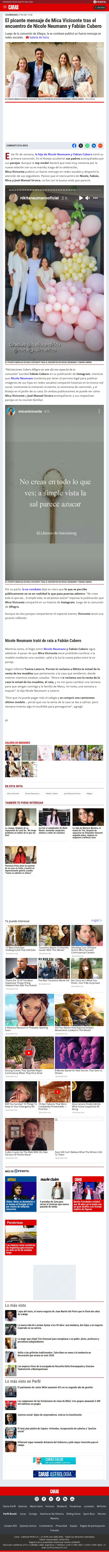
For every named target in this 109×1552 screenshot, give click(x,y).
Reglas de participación (92, 1525)
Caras (23, 1513)
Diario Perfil (9, 1506)
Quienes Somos (28, 1525)
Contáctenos (46, 1525)
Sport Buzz (89, 1513)
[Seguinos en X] (51, 1499)
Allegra (89, 793)
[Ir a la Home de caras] (13, 8)
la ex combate (31, 589)
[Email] (100, 146)
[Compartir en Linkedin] (94, 146)
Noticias (22, 1506)
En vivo (101, 7)
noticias (20, 1180)
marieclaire (54, 1180)
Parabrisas (75, 1506)
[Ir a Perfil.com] (99, 2)
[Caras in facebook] (44, 1499)
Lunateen (89, 1506)
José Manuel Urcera (72, 793)
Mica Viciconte (13, 793)
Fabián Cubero (52, 793)
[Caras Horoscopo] (54, 1476)
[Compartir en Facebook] (74, 146)
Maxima (54, 1518)
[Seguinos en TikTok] (58, 1499)
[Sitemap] (72, 1499)
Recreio (102, 1513)
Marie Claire (36, 1506)
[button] (54, 72)
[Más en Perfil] (21, 1171)
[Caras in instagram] (37, 1499)
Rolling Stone (73, 1513)
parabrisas (20, 1223)
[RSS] (65, 1499)
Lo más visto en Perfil (23, 1381)
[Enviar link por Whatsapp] (87, 146)
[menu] (5, 7)
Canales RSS (10, 1525)
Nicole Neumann (55, 649)
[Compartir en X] (81, 146)
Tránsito (54, 1530)
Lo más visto (15, 1305)
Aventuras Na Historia (52, 1513)
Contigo (33, 1513)
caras (88, 1180)
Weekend (62, 1506)
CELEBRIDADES (11, 15)
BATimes (101, 1506)
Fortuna (50, 1506)
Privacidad (61, 1525)
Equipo (73, 1525)
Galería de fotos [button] (39, 37)
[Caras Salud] (54, 1463)
